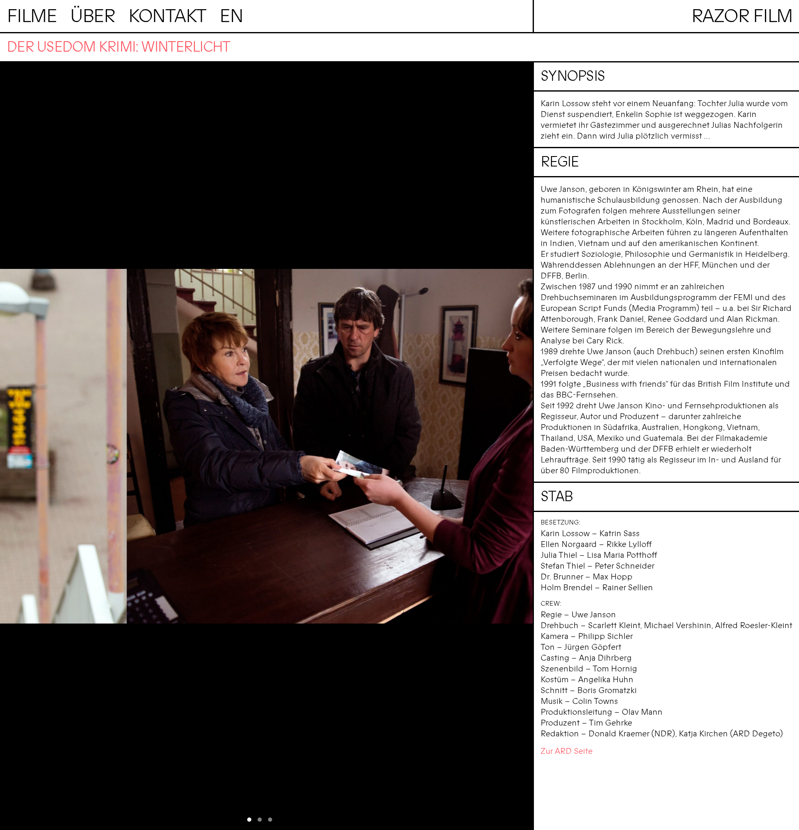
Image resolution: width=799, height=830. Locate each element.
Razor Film (742, 16)
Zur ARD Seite (567, 751)
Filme (32, 16)
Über (92, 16)
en (231, 16)
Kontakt (167, 16)
